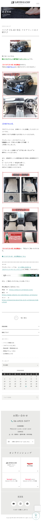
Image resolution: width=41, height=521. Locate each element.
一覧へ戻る (23, 318)
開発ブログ (5, 332)
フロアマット (7, 345)
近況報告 (5, 353)
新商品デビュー (7, 351)
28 (26, 386)
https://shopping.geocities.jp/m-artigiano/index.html (20, 301)
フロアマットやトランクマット (12, 269)
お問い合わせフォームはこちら (21, 441)
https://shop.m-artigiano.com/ (21, 290)
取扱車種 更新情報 (9, 348)
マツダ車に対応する (24, 267)
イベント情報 (7, 342)
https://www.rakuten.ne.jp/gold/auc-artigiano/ (20, 295)
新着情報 (4, 326)
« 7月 (2, 370)
